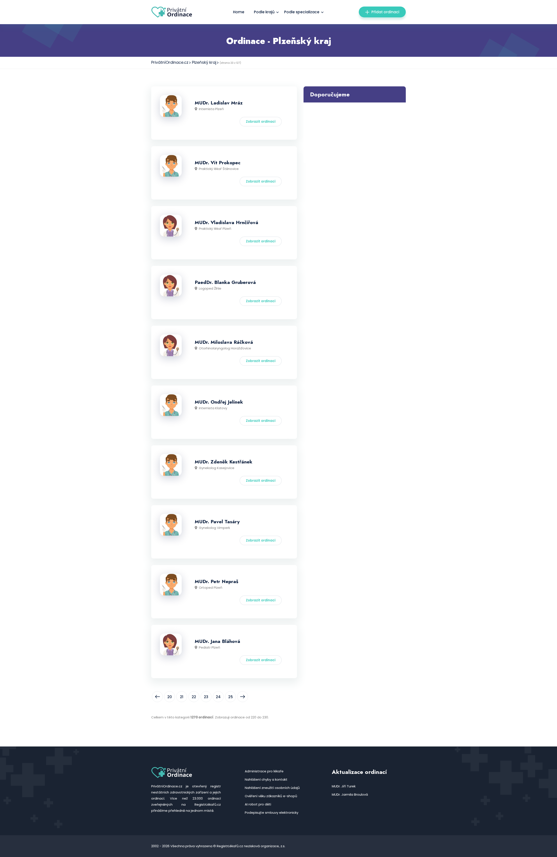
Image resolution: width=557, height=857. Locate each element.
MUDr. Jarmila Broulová (350, 794)
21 (181, 696)
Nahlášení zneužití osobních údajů (272, 787)
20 (169, 696)
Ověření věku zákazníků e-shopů (271, 796)
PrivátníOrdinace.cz (169, 62)
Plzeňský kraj (204, 62)
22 (194, 696)
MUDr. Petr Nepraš (216, 581)
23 (206, 696)
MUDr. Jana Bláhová (217, 641)
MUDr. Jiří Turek (344, 786)
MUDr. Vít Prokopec (217, 162)
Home (238, 12)
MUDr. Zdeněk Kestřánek (223, 462)
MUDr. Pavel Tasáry (217, 521)
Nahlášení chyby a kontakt (266, 779)
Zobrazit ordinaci (260, 121)
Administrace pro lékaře (264, 771)
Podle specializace (301, 12)
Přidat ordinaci (385, 12)
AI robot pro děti (258, 804)
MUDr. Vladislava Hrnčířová (226, 222)
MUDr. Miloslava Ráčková (224, 342)
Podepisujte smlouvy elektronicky (271, 812)
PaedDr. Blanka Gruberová (225, 282)
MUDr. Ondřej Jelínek (219, 402)
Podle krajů (264, 12)
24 (218, 696)
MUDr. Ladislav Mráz (219, 103)
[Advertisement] (355, 132)
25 (230, 696)
